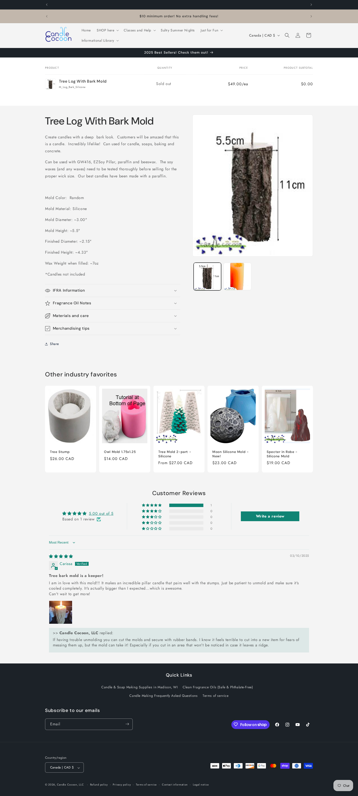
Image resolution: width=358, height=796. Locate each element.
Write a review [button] (270, 516)
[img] (61, 556)
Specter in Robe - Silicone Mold (282, 454)
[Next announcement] (311, 4)
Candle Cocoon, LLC (70, 785)
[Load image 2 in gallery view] (237, 276)
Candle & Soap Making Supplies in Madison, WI (139, 687)
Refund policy (99, 785)
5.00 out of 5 (101, 514)
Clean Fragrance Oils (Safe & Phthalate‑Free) (218, 687)
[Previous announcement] (46, 4)
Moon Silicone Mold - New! (230, 454)
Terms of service (216, 695)
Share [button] (54, 343)
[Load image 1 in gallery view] (207, 276)
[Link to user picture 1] (60, 612)
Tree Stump (60, 452)
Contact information (175, 785)
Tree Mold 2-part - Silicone (174, 454)
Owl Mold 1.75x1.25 (120, 452)
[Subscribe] (127, 724)
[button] (107, 30)
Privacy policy (122, 785)
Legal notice (201, 785)
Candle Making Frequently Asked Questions (163, 695)
